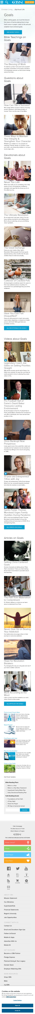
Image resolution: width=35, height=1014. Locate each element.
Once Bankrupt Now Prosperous (14, 442)
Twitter (17, 868)
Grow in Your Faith (10, 763)
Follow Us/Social (10, 933)
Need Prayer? (8, 725)
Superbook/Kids (9, 906)
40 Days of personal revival (16, 806)
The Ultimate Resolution (16, 215)
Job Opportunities (10, 917)
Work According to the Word (15, 693)
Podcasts (26, 876)
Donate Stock (9, 965)
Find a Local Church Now (12, 712)
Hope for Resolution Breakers (14, 662)
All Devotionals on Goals (16, 328)
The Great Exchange (14, 248)
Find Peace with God (10, 738)
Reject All (17, 1005)
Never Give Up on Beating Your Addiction (17, 630)
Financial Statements (11, 910)
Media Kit (7, 945)
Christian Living (6, 9)
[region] (17, 1000)
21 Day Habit (11, 801)
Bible (8, 876)
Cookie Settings (17, 1000)
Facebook (8, 868)
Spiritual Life (20, 9)
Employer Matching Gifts (12, 969)
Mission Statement (10, 898)
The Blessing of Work (15, 64)
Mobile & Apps (9, 937)
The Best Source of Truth (17, 828)
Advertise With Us (10, 941)
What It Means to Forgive (17, 831)
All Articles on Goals (15, 703)
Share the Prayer (13, 803)
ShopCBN (17, 883)
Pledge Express (9, 957)
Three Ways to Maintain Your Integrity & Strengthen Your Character (17, 139)
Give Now (29, 2)
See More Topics (13, 32)
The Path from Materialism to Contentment (17, 598)
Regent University (10, 913)
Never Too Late (12, 182)
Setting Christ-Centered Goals (16, 563)
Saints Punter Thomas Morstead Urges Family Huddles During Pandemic (17, 512)
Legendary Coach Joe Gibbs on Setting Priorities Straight (17, 365)
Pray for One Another (10, 751)
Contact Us (8, 926)
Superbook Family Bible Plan (17, 790)
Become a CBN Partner (12, 953)
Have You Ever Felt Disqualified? (13, 314)
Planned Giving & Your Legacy (14, 961)
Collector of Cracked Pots (17, 280)
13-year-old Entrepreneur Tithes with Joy (16, 477)
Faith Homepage (17, 826)
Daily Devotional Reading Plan (17, 792)
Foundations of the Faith (15, 799)
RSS (9, 883)
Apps (17, 876)
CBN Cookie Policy (11, 997)
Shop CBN (7, 977)
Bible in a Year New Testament (17, 788)
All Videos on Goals (14, 527)
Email (8, 889)
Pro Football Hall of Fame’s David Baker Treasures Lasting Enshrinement (14, 405)
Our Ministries (9, 902)
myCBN (26, 883)
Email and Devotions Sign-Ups (14, 929)
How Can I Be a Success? (17, 105)
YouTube (26, 868)
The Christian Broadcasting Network (17, 837)
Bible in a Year (12, 785)
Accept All (17, 1010)
